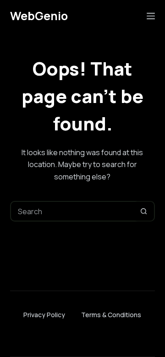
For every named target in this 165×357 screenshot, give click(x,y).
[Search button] (143, 211)
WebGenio (39, 16)
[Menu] (151, 16)
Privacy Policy (44, 314)
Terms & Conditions (111, 314)
